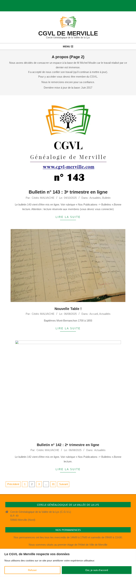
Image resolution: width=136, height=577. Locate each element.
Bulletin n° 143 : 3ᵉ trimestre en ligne (68, 192)
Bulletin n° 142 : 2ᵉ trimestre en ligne (68, 445)
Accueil (93, 313)
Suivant (63, 484)
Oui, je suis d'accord (96, 570)
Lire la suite (68, 216)
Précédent (13, 484)
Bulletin (106, 197)
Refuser (32, 570)
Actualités (95, 197)
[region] (68, 563)
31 (53, 484)
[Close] (132, 552)
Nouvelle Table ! (68, 309)
